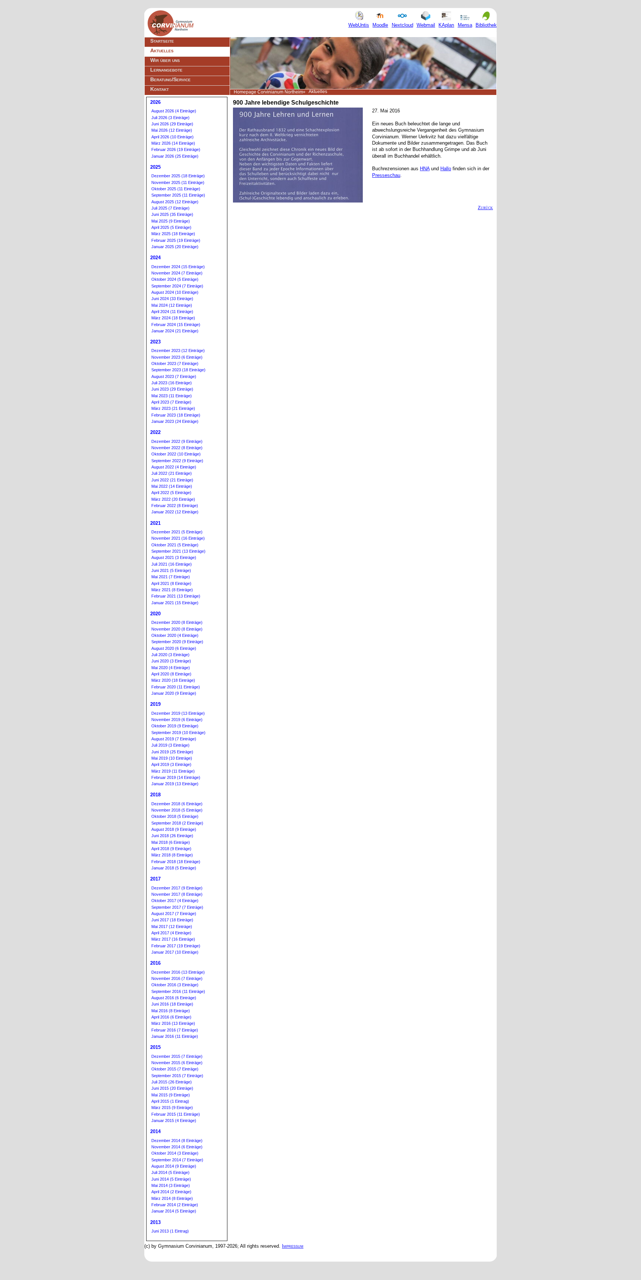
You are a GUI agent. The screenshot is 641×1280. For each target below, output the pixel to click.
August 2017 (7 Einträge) (173, 913)
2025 (155, 167)
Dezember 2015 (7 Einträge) (177, 1056)
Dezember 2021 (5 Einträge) (177, 532)
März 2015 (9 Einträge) (172, 1107)
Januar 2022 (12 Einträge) (174, 512)
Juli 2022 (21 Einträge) (171, 473)
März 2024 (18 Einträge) (173, 318)
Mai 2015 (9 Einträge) (170, 1095)
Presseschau (386, 175)
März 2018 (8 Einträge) (172, 855)
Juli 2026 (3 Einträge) (170, 117)
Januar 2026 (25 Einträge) (174, 156)
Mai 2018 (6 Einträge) (170, 842)
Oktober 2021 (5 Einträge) (174, 545)
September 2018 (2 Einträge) (177, 823)
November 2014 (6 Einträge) (177, 1147)
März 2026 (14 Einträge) (173, 143)
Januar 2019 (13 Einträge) (174, 784)
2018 (155, 794)
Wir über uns (165, 60)
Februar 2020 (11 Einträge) (175, 687)
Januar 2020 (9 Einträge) (173, 693)
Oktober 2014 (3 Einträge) (174, 1153)
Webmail (426, 25)
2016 (155, 963)
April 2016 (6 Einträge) (171, 1017)
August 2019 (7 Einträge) (173, 739)
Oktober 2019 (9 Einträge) (174, 726)
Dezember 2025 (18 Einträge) (178, 176)
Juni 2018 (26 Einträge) (172, 835)
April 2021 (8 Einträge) (171, 583)
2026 (155, 102)
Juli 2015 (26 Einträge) (171, 1082)
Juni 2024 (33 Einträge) (172, 298)
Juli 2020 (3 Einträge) (170, 654)
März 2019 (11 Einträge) (173, 771)
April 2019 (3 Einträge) (171, 764)
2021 (155, 523)
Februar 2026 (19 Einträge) (175, 149)
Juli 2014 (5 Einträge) (170, 1172)
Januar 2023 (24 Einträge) (174, 421)
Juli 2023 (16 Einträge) (171, 383)
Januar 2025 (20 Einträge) (174, 246)
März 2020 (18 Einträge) (173, 680)
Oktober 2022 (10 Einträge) (176, 454)
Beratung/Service (170, 79)
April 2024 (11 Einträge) (172, 311)
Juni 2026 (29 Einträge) (172, 124)
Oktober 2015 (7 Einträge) (174, 1069)
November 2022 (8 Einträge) (177, 447)
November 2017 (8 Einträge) (177, 894)
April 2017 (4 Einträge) (171, 933)
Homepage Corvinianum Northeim (268, 92)
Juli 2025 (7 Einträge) (170, 208)
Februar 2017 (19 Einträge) (175, 946)
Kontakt (159, 89)
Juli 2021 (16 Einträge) (171, 564)
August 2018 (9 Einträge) (173, 829)
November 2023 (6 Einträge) (177, 357)
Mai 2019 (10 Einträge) (171, 758)
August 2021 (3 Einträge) (173, 557)
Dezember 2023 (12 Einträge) (178, 350)
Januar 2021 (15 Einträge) (174, 602)
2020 (155, 613)
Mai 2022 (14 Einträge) (171, 486)
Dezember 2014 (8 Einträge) (177, 1140)
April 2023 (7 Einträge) (171, 402)
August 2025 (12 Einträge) (174, 202)
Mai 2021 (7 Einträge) (170, 577)
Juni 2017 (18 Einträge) (172, 920)
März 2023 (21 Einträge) (173, 408)
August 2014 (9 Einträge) (173, 1166)
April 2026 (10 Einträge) (172, 137)
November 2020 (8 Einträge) (177, 629)
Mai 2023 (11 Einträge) (171, 396)
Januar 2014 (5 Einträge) (173, 1211)
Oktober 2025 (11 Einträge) (175, 189)
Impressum (292, 1246)
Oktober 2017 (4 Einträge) (174, 900)
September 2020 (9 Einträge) (177, 641)
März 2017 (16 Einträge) (173, 939)
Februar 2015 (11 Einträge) (175, 1114)
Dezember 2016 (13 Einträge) (178, 972)
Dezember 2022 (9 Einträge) (177, 441)
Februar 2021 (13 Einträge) (175, 596)
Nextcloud (402, 25)
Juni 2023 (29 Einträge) (172, 389)
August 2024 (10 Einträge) (174, 292)
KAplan (446, 25)
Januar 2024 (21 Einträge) (174, 331)
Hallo (445, 168)
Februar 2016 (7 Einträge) (174, 1030)
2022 (155, 432)
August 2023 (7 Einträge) (173, 376)
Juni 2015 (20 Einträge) (172, 1088)
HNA (425, 168)
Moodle (380, 25)
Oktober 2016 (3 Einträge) (174, 985)
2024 (155, 257)
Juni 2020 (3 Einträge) (171, 661)
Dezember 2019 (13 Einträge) (178, 713)
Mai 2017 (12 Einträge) (171, 926)
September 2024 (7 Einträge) (177, 286)
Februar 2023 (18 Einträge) (175, 415)
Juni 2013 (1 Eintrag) (170, 1231)
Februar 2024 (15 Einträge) (175, 324)
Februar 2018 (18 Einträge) (175, 861)
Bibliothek (486, 25)
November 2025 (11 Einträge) (177, 182)
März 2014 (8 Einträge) (172, 1198)
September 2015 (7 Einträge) (177, 1075)
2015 (155, 1047)
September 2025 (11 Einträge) (178, 195)
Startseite (162, 41)
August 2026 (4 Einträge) (173, 111)
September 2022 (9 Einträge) (177, 460)
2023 (155, 342)
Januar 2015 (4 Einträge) (173, 1120)
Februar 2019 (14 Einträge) (175, 777)
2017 (155, 879)
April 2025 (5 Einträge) (171, 227)
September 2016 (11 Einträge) (178, 991)
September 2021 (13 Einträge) (178, 551)
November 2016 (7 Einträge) (177, 978)
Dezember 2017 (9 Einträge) (177, 888)
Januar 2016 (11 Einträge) (174, 1036)
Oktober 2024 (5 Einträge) (174, 279)
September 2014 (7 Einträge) (177, 1160)
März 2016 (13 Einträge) (173, 1023)
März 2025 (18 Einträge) (173, 233)
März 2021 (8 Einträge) (172, 590)
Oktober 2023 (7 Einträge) (174, 363)
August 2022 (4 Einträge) (173, 467)
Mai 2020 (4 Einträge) (170, 667)
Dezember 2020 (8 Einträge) (177, 622)
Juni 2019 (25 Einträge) (172, 752)
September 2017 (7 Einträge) (177, 907)
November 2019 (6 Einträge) (177, 719)
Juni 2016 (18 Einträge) (172, 1004)
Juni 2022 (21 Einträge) (172, 480)
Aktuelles (162, 50)
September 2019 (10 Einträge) (178, 732)
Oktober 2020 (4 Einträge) (174, 635)
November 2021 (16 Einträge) (178, 538)
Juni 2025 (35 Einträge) (172, 214)
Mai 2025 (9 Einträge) (170, 221)
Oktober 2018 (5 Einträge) (174, 816)
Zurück (485, 207)
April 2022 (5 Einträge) (171, 492)
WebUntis (358, 25)
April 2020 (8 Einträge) (171, 674)
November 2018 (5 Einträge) (177, 810)
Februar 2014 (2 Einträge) (174, 1204)
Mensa (465, 25)
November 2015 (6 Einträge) (177, 1062)
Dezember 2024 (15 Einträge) (178, 266)
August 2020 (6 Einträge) (173, 648)
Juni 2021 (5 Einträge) (171, 570)
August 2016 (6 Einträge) (173, 998)
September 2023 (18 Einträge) (178, 370)
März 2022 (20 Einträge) (173, 499)
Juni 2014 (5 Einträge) (171, 1179)
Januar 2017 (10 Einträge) (174, 952)
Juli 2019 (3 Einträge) (170, 745)
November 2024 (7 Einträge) (177, 273)
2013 (155, 1222)
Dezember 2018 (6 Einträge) (177, 804)
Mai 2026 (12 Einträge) (171, 130)
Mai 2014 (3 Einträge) (170, 1185)
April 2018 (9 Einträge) (171, 848)
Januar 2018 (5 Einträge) (173, 868)
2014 (155, 1131)
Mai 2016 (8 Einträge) (170, 1010)
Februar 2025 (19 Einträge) (175, 240)
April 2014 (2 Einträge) (171, 1191)
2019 (155, 704)
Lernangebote (166, 70)
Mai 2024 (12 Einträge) (171, 305)
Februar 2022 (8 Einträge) (174, 505)
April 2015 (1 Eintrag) (170, 1101)
